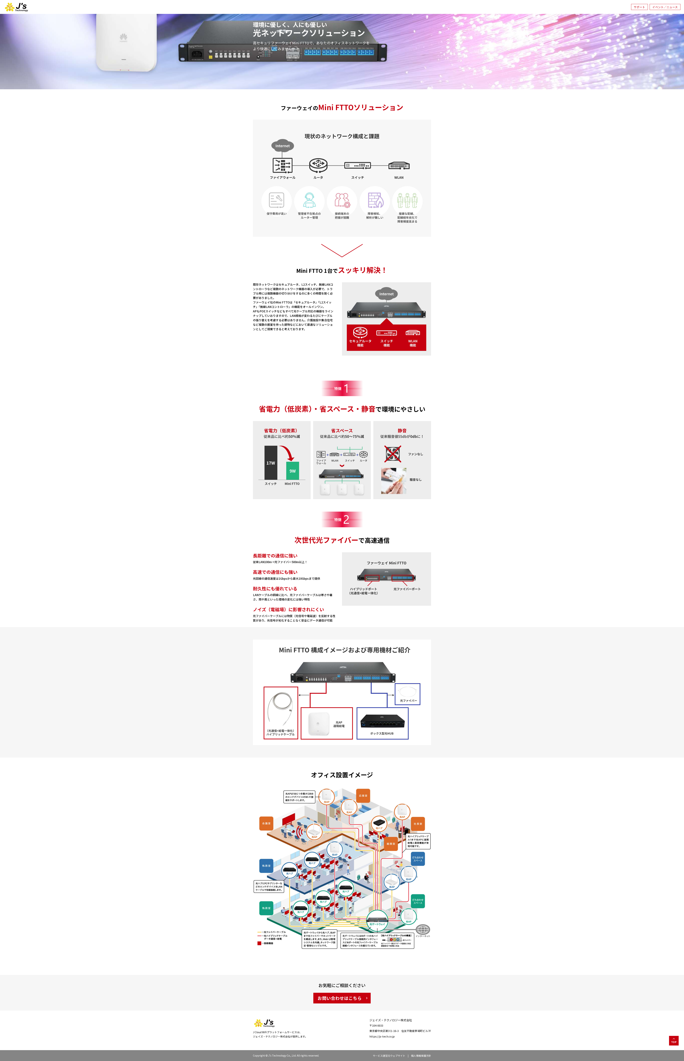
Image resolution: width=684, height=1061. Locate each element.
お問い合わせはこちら (340, 998)
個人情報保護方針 (421, 1055)
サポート (639, 7)
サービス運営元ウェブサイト (389, 1055)
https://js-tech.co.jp (382, 1036)
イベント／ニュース (665, 7)
